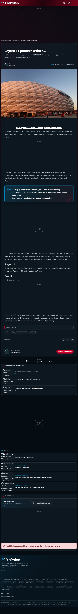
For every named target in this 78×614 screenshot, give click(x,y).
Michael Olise (45, 579)
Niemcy (30, 586)
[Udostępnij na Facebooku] (63, 339)
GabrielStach (15, 352)
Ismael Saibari (59, 582)
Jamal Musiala (39, 582)
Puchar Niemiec (49, 582)
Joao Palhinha (10, 586)
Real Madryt (69, 586)
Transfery (16, 579)
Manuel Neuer (5, 589)
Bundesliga (24, 579)
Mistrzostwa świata (63, 579)
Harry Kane (53, 579)
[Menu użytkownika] (69, 3)
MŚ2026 (18, 586)
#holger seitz (33, 332)
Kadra (14, 582)
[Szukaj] (64, 3)
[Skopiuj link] (72, 339)
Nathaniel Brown (30, 582)
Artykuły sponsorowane (7, 596)
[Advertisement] (39, 23)
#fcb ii (6, 332)
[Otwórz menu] (74, 3)
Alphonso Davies (60, 586)
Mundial (31, 579)
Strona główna (6, 40)
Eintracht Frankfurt (39, 586)
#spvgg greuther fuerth (22, 332)
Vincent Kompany (6, 582)
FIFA (3, 586)
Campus (24, 586)
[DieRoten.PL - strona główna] (10, 3)
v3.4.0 (3, 570)
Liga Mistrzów (50, 586)
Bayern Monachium (7, 579)
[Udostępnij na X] (67, 339)
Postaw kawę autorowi (65, 351)
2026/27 (37, 579)
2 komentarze (70, 64)
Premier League (69, 582)
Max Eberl (21, 582)
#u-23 (12, 332)
